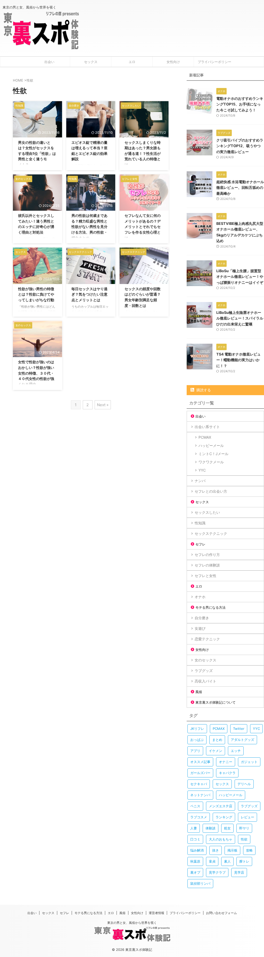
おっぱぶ (197, 740)
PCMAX (205, 437)
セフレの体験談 (207, 565)
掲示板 (232, 850)
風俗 (198, 692)
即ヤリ (244, 828)
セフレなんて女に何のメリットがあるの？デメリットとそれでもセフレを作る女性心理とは (143, 226)
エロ (132, 62)
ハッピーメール (211, 445)
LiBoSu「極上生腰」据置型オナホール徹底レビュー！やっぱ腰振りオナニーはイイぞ (239, 277)
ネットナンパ (200, 795)
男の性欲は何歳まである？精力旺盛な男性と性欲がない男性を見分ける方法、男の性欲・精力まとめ (89, 226)
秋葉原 (195, 861)
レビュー (247, 817)
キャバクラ (227, 773)
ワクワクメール (211, 462)
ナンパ (200, 480)
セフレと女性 (205, 575)
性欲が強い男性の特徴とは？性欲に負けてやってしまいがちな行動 (36, 294)
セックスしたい (207, 512)
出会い (49, 62)
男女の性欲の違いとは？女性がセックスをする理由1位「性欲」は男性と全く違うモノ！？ (37, 153)
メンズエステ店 (220, 806)
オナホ (200, 597)
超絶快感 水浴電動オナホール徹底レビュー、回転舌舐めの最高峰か (240, 188)
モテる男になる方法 (210, 607)
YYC (202, 470)
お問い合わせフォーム (221, 913)
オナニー (225, 762)
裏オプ (195, 872)
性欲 (244, 839)
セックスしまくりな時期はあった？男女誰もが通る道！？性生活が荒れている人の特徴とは (143, 153)
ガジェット (249, 762)
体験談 (210, 828)
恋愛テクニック (207, 639)
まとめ (217, 740)
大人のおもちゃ (220, 839)
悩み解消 (197, 850)
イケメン (215, 751)
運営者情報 (156, 913)
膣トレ (244, 861)
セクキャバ (198, 784)
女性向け (173, 62)
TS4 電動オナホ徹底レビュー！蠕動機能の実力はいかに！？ (238, 360)
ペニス (195, 806)
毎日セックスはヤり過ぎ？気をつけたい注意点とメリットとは (89, 294)
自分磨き (202, 618)
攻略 (249, 850)
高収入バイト (205, 681)
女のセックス (205, 660)
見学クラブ (217, 872)
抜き (215, 850)
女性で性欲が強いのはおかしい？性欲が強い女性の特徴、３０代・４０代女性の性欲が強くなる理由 (36, 373)
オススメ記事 (200, 762)
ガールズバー (200, 773)
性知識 (200, 523)
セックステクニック (211, 533)
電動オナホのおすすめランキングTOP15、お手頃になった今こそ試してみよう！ (239, 104)
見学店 (239, 872)
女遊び (200, 628)
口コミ (195, 839)
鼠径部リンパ (200, 883)
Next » (103, 404)
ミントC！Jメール (213, 453)
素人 (227, 861)
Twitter (238, 728)
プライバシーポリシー (214, 62)
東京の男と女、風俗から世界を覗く (132, 923)
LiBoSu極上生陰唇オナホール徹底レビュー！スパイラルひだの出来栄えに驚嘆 (239, 318)
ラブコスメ (198, 817)
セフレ (200, 544)
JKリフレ (197, 728)
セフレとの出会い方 (211, 491)
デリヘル (244, 784)
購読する (203, 390)
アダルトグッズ (242, 740)
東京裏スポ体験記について (215, 702)
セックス (90, 62)
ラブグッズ (204, 670)
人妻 (193, 828)
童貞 (212, 861)
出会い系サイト (207, 426)
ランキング (224, 817)
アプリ (195, 751)
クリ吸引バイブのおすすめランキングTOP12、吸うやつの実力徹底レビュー (239, 146)
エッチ (236, 751)
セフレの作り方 (207, 554)
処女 (227, 828)
